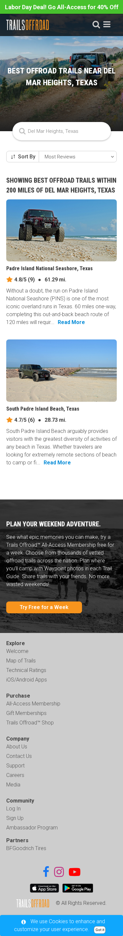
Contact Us (19, 756)
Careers (15, 775)
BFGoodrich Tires (26, 848)
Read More (71, 322)
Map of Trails (21, 661)
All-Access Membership (33, 704)
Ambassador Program (32, 827)
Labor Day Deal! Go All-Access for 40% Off (61, 7)
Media (13, 785)
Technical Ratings (26, 670)
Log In (13, 808)
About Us (16, 746)
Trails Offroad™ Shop (30, 723)
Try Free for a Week (44, 607)
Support (15, 766)
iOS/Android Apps (26, 680)
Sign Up (15, 818)
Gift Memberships (26, 713)
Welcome (17, 651)
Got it (99, 930)
